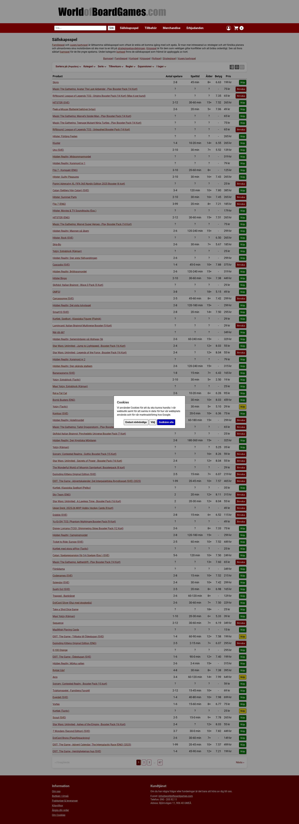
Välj (153, 422)
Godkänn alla (166, 422)
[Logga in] (228, 28)
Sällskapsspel (129, 28)
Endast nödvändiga (136, 422)
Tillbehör (151, 28)
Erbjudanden (195, 28)
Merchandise (171, 28)
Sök (111, 28)
